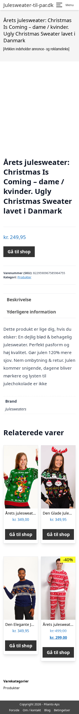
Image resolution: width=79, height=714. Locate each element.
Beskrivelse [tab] (19, 300)
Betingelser (62, 710)
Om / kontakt (32, 710)
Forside (14, 710)
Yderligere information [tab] (31, 312)
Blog (47, 710)
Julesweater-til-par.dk (28, 5)
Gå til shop (19, 252)
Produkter (24, 277)
